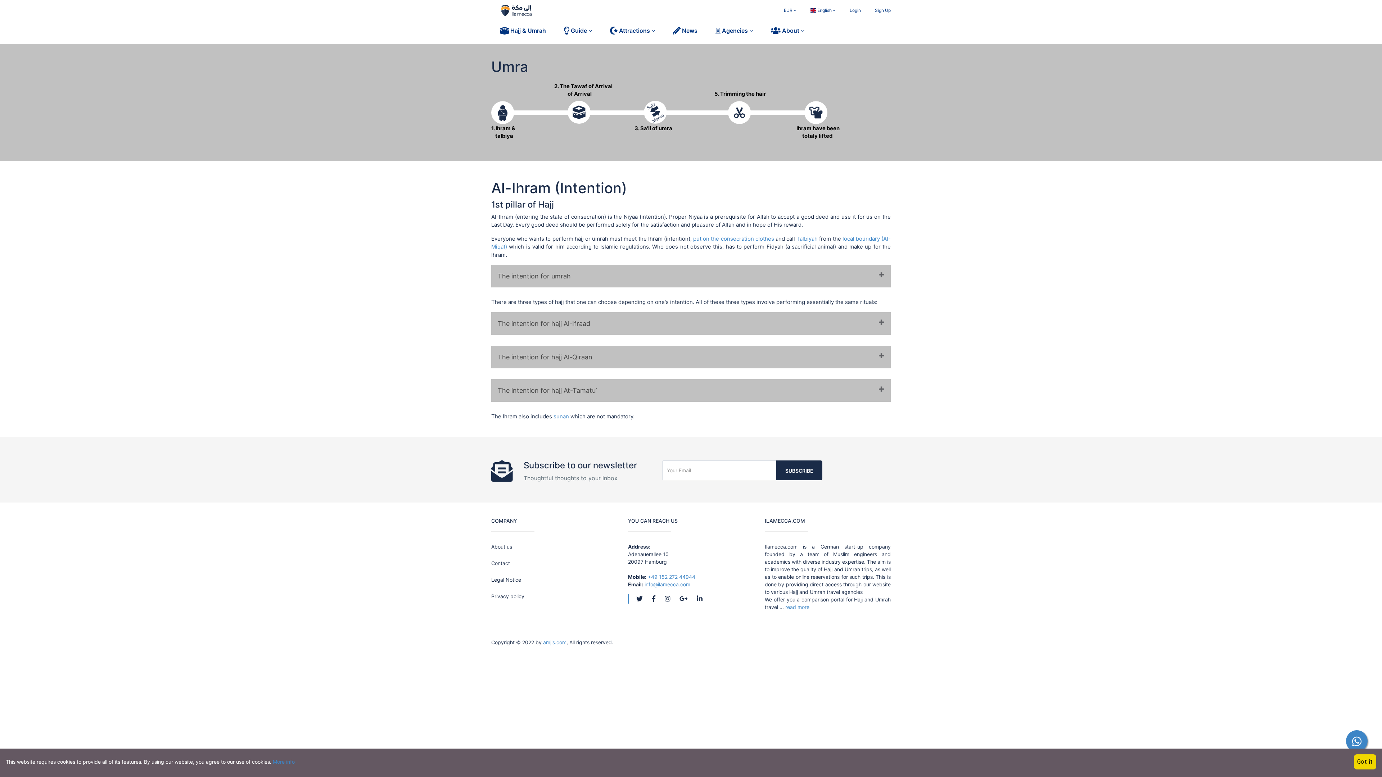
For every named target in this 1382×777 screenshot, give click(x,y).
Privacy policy (507, 596)
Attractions (634, 30)
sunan (561, 416)
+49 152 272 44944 (671, 577)
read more (797, 607)
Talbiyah (807, 238)
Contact (500, 563)
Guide (578, 30)
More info (284, 762)
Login (855, 10)
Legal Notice (506, 580)
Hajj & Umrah (527, 30)
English (824, 10)
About (791, 30)
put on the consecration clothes (734, 238)
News (689, 30)
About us (501, 547)
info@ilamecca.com (667, 584)
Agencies (735, 30)
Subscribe (799, 471)
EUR (789, 10)
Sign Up (883, 10)
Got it (1365, 761)
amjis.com (554, 642)
